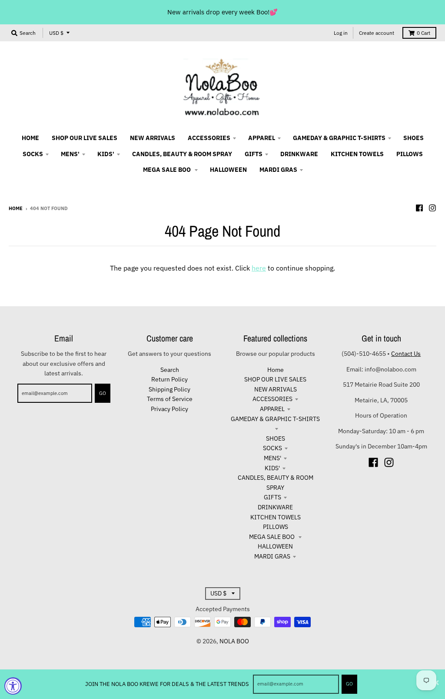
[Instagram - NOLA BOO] (432, 208)
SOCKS (272, 448)
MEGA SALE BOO (272, 537)
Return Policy (169, 379)
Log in (341, 33)
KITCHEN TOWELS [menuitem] (357, 154)
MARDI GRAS (272, 556)
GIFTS (272, 497)
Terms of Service (170, 399)
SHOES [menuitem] (413, 138)
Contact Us (406, 354)
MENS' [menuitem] (70, 154)
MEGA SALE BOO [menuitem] (167, 170)
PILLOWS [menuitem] (409, 154)
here (259, 268)
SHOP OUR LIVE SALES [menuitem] (84, 138)
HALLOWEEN (275, 546)
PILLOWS (275, 527)
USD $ (56, 33)
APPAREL (272, 409)
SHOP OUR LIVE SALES (275, 379)
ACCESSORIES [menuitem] (209, 138)
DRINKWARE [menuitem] (299, 154)
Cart (423, 33)
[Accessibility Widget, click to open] (13, 686)
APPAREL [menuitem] (261, 138)
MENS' (272, 458)
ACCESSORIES (272, 399)
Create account (376, 33)
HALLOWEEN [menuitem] (228, 170)
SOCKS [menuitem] (33, 154)
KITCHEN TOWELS (275, 517)
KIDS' (272, 468)
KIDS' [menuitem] (105, 154)
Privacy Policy (169, 409)
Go (349, 684)
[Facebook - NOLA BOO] (419, 208)
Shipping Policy (169, 389)
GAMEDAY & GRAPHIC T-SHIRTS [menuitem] (339, 138)
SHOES (275, 438)
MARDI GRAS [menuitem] (278, 170)
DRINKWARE (275, 507)
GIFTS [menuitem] (253, 154)
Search (169, 370)
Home (16, 208)
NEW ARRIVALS (275, 389)
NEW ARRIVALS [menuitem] (152, 138)
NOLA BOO (234, 641)
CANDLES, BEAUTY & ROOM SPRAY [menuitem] (182, 154)
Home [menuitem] (30, 138)
